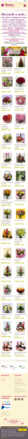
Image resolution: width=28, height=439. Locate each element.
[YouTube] (22, 399)
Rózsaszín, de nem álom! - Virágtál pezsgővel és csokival (21, 146)
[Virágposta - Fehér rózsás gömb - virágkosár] (7, 138)
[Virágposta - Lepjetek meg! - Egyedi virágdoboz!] (7, 100)
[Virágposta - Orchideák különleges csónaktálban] (7, 157)
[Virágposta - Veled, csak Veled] (7, 82)
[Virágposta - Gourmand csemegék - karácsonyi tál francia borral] (21, 326)
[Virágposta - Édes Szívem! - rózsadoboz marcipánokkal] (7, 118)
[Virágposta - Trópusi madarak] (21, 271)
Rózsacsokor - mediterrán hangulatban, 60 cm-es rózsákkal (7, 202)
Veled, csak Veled (5, 88)
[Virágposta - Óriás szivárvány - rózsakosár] (21, 290)
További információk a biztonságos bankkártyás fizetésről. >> (6, 414)
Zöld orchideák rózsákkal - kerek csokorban (19, 241)
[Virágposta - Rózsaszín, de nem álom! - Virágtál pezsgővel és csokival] (21, 138)
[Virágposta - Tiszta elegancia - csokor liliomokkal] (21, 308)
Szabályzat (3, 437)
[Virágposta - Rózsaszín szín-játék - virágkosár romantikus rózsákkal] (7, 62)
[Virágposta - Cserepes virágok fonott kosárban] (7, 290)
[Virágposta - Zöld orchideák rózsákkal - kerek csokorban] (21, 233)
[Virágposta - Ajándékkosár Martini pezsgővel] (21, 176)
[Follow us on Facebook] (15, 399)
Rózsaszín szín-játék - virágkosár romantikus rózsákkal (6, 70)
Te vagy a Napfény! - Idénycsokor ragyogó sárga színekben (6, 222)
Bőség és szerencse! (6, 277)
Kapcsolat (3, 1)
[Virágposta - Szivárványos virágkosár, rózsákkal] (7, 176)
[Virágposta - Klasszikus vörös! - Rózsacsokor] (21, 62)
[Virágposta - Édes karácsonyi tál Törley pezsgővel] (7, 346)
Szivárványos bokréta (20, 200)
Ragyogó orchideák (6, 239)
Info (6, 1)
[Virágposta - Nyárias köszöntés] (21, 214)
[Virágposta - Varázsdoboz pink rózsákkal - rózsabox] (21, 100)
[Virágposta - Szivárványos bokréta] (21, 194)
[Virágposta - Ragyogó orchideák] (7, 233)
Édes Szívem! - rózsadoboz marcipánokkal (4, 126)
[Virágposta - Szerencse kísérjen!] (7, 253)
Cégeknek (3, 380)
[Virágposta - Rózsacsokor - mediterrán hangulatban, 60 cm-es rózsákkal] (7, 194)
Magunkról (10, 1)
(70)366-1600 (20, 380)
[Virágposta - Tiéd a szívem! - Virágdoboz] (21, 253)
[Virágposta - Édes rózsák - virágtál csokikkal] (7, 326)
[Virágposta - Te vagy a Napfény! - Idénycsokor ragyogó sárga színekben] (7, 214)
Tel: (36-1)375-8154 (18, 378)
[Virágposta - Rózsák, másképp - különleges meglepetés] (21, 157)
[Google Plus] (19, 399)
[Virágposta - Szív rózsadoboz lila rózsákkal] (21, 118)
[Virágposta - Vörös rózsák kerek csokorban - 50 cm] (21, 82)
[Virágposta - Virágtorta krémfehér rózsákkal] (7, 308)
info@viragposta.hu (18, 381)
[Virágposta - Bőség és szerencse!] (7, 271)
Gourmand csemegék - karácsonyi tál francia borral (20, 334)
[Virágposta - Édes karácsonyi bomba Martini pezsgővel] (21, 346)
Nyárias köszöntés (19, 220)
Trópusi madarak (19, 277)
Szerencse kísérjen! (6, 259)
